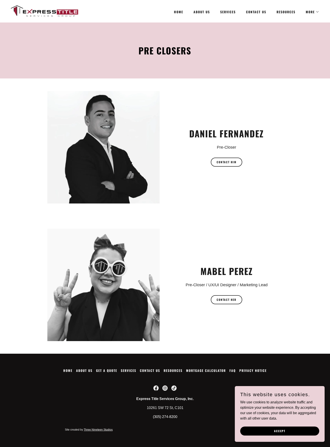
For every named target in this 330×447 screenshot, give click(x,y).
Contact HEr (226, 300)
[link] (44, 11)
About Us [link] (202, 11)
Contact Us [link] (256, 11)
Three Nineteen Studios (98, 429)
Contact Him (226, 162)
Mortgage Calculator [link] (206, 370)
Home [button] (68, 370)
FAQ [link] (232, 370)
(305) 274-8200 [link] (165, 417)
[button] (311, 12)
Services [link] (228, 11)
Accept (279, 431)
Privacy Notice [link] (253, 370)
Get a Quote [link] (106, 370)
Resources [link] (286, 11)
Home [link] (178, 11)
